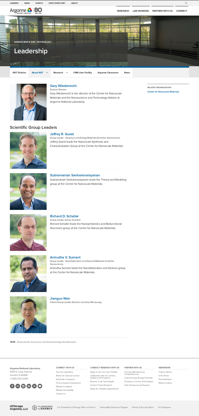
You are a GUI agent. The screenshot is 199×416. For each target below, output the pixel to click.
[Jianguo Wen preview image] (28, 314)
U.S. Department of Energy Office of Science (76, 407)
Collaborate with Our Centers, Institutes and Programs (103, 377)
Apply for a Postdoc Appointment (104, 388)
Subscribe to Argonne (65, 379)
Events (39, 3)
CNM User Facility (82, 72)
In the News (164, 375)
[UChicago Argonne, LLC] (19, 407)
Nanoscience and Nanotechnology (46, 342)
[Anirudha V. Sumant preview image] (28, 273)
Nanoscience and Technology (32, 42)
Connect (181, 11)
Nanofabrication (69, 342)
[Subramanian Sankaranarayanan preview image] (28, 191)
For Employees (164, 407)
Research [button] (58, 72)
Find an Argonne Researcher (68, 382)
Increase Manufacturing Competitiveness (134, 373)
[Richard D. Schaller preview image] (28, 232)
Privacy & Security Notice (143, 407)
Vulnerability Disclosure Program (114, 407)
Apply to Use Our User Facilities (104, 372)
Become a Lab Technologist (102, 381)
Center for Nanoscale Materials (163, 91)
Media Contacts (165, 382)
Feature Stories (165, 372)
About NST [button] (37, 72)
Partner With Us (162, 11)
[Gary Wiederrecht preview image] (28, 102)
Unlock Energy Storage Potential (138, 377)
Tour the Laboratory (64, 372)
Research (123, 11)
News (27, 3)
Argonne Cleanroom (108, 72)
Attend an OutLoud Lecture (68, 375)
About (74, 3)
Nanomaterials (23, 342)
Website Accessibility (65, 390)
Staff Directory (57, 3)
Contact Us (60, 393)
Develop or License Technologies (138, 381)
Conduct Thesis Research (101, 385)
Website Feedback (64, 386)
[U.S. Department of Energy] (42, 407)
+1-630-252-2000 (19, 378)
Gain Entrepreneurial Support (137, 385)
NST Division (19, 72)
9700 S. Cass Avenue (21, 371)
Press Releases (165, 379)
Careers (14, 3)
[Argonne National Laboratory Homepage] (26, 10)
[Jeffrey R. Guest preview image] (28, 150)
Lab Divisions (141, 11)
